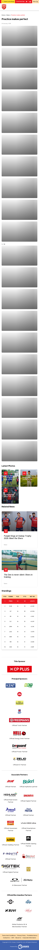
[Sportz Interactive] (23, 946)
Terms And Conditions (9, 935)
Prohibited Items (32, 935)
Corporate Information (29, 938)
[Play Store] (27, 1)
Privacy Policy (21, 935)
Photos (6, 483)
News (5, 544)
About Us (18, 938)
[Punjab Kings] (4, 7)
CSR (12, 938)
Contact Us (6, 938)
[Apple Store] (30, 1)
